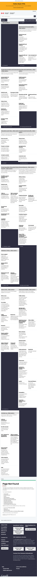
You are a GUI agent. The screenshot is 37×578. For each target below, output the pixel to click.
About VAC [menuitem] (6, 285)
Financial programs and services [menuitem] (23, 85)
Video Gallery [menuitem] (31, 320)
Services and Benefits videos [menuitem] (22, 309)
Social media (6, 568)
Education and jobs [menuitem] (23, 94)
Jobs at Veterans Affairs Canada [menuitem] (4, 343)
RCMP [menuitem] (5, 163)
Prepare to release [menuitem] (5, 146)
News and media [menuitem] (25, 285)
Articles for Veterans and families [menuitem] (22, 368)
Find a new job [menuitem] (4, 138)
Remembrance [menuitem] (24, 163)
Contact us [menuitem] (6, 409)
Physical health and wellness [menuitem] (23, 56)
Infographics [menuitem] (21, 392)
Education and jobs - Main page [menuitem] (10, 130)
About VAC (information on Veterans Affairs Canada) (14, 511)
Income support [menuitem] (4, 84)
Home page (6, 493)
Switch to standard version (18, 7)
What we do (4, 530)
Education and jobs (7, 500)
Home (2, 478)
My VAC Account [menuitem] (4, 426)
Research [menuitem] (3, 325)
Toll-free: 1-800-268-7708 (18, 549)
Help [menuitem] (2, 467)
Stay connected (4, 545)
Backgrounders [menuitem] (22, 340)
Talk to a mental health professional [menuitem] (15, 435)
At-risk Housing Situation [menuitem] (22, 147)
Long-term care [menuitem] (22, 156)
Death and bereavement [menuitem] (4, 109)
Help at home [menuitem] (4, 101)
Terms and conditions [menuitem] (13, 343)
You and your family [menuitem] (4, 207)
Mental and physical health (9, 498)
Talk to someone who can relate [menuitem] (14, 194)
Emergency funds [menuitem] (14, 92)
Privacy (18, 568)
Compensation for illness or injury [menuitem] (5, 78)
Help (3, 566)
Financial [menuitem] (6, 65)
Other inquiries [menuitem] (4, 457)
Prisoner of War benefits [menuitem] (4, 119)
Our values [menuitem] (3, 302)
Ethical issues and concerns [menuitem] (5, 273)
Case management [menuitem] (32, 55)
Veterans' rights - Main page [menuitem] (9, 250)
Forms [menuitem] (21, 246)
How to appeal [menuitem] (4, 254)
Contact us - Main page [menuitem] (7, 413)
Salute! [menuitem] (20, 381)
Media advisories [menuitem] (22, 349)
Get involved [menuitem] (31, 225)
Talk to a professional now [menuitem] (5, 194)
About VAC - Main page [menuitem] (7, 289)
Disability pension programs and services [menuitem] (5, 176)
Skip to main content (19, 0)
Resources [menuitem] (13, 314)
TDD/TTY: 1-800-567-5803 (30, 549)
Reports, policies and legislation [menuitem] (4, 334)
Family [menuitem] (22, 65)
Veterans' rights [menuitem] (7, 246)
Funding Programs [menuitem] (23, 214)
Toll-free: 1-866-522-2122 (18, 529)
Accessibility (4, 527)
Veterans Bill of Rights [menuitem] (4, 264)
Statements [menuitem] (21, 360)
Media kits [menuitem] (30, 349)
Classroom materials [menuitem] (21, 226)
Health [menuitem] (22, 22)
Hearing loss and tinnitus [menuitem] (22, 35)
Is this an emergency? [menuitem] (4, 420)
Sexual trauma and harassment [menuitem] (5, 214)
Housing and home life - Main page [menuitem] (27, 131)
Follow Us (5, 549)
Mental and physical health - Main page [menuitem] (26, 27)
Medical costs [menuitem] (4, 92)
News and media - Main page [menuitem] (27, 289)
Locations (3, 543)
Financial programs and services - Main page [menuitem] (10, 70)
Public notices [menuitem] (22, 295)
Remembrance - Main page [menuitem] (26, 167)
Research (3, 532)
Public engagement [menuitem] (4, 315)
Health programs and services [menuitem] (22, 78)
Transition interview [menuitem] (3, 219)
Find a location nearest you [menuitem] (4, 448)
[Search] (35, 16)
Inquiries (3, 539)
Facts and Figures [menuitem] (32, 381)
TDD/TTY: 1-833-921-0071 (18, 532)
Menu (3, 20)
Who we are (4, 528)
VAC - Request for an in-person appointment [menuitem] (5, 435)
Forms (5, 496)
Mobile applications (7, 570)
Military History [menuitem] (22, 176)
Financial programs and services (10, 499)
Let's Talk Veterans (30, 529)
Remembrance (7, 497)
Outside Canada (5, 541)
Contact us (5, 514)
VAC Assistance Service (19, 539)
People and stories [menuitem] (23, 195)
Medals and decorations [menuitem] (31, 196)
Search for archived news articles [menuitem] (22, 401)
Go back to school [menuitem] (5, 155)
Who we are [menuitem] (3, 295)
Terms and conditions (21, 566)
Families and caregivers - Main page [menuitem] (27, 70)
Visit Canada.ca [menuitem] (6, 22)
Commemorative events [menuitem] (22, 186)
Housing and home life (8, 501)
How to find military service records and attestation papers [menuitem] (23, 236)
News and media (12, 507)
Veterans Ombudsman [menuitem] (13, 273)
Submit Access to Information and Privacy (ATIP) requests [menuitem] (23, 321)
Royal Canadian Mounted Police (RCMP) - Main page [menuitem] (10, 167)
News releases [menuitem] (22, 331)
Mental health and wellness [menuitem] (23, 45)
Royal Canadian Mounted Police (10, 504)
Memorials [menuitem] (21, 205)
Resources (6, 508)
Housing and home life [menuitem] (32, 95)
